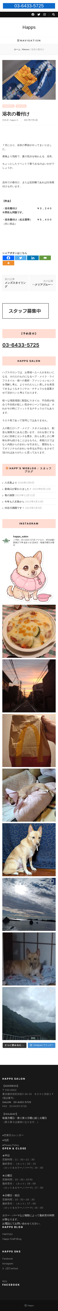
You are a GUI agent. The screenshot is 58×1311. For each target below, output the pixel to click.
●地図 (5, 1140)
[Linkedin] (33, 258)
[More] (8, 263)
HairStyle (7, 1234)
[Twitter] (20, 258)
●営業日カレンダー (13, 1135)
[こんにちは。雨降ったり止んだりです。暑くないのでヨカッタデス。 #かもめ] (29, 1013)
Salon (21, 106)
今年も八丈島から (14, 501)
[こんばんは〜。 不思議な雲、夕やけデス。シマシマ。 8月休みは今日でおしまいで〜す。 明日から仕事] (29, 685)
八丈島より (11, 482)
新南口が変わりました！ (18, 489)
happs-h (14, 120)
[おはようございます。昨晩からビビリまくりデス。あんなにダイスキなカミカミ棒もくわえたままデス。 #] (29, 958)
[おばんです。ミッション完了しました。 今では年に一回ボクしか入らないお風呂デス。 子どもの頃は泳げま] (29, 904)
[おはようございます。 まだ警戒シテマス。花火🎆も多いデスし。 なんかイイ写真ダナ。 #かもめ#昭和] (29, 849)
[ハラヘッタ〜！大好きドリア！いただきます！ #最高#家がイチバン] (29, 631)
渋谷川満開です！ (14, 508)
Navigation (30, 40)
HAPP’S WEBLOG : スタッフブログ (30, 470)
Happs (29, 27)
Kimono (8, 106)
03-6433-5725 (29, 5)
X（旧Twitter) (10, 1268)
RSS (4, 1281)
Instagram (7, 1263)
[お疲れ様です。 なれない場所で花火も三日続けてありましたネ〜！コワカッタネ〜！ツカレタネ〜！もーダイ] (29, 795)
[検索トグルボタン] (53, 14)
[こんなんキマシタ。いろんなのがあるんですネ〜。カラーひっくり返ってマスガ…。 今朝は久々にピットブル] (29, 576)
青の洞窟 (10, 495)
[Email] (45, 258)
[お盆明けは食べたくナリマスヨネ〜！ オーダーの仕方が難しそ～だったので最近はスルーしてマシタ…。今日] (29, 740)
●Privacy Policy (10, 1145)
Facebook (7, 1258)
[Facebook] (8, 258)
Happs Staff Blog (11, 1239)
